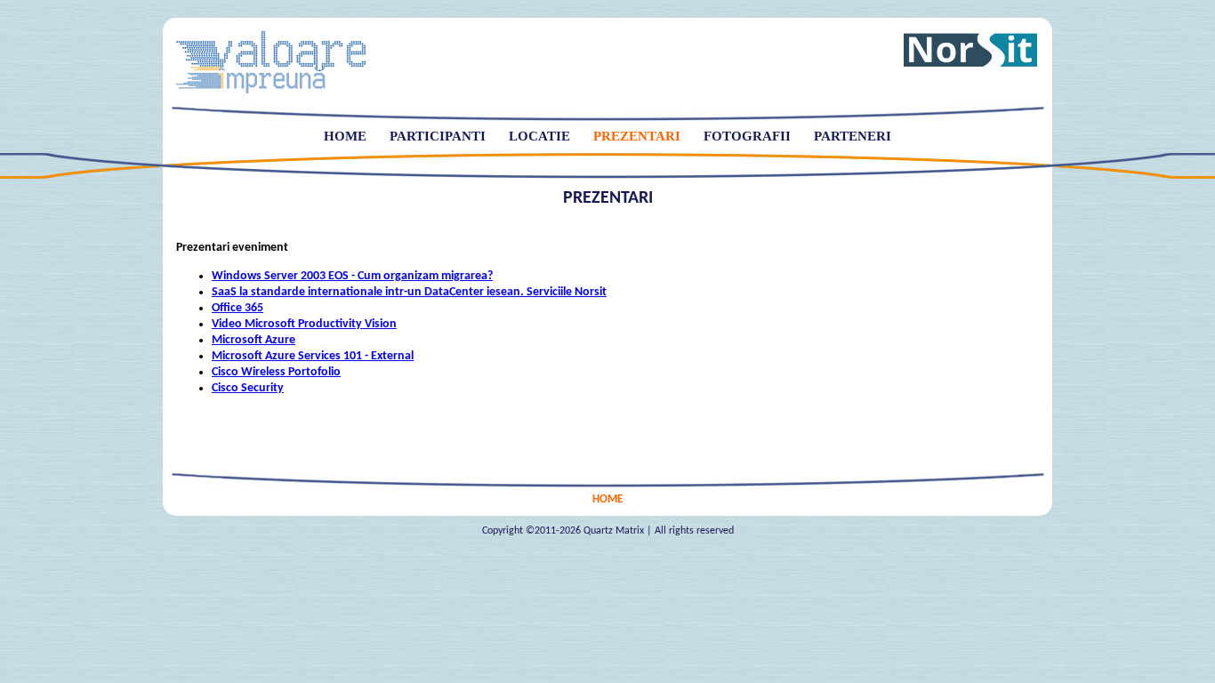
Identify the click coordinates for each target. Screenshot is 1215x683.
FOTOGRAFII (747, 136)
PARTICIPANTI (438, 136)
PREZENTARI (636, 136)
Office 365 (237, 308)
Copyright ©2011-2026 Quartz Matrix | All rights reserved (608, 531)
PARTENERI (852, 136)
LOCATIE (539, 136)
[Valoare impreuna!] (271, 90)
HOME (345, 136)
